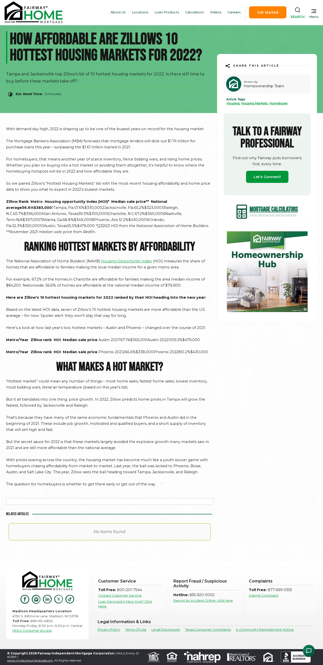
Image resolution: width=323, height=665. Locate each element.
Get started (267, 12)
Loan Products (166, 12)
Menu (313, 17)
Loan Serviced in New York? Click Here (125, 604)
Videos (216, 12)
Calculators (194, 12)
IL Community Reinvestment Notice (265, 629)
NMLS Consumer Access (32, 630)
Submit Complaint (263, 595)
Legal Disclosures (165, 629)
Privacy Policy (109, 629)
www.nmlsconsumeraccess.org (30, 660)
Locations (140, 12)
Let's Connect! (267, 177)
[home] (34, 12)
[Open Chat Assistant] (309, 651)
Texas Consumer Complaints (208, 629)
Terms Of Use (135, 629)
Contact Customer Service (120, 595)
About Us (118, 12)
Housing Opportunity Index (126, 261)
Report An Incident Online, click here (203, 600)
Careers (234, 12)
